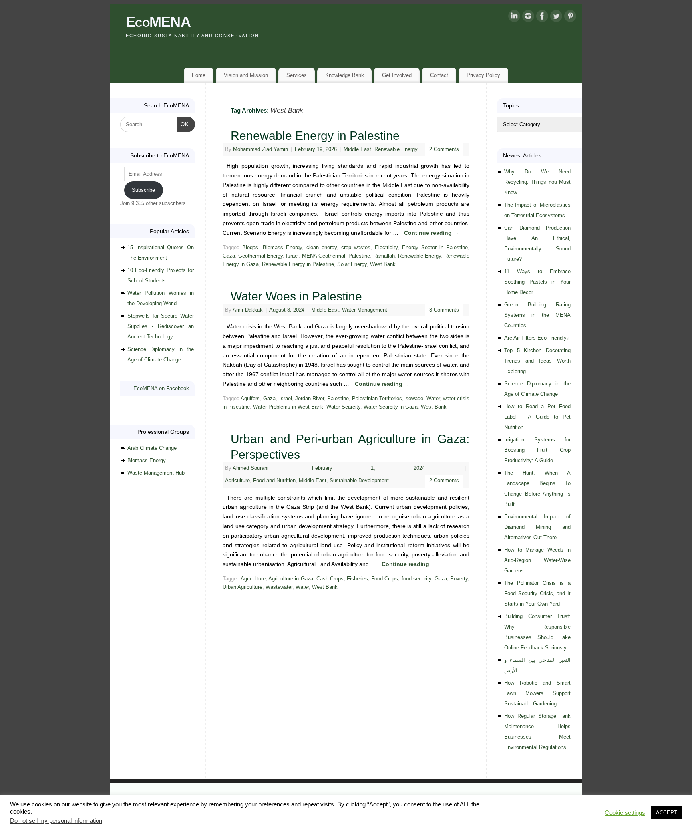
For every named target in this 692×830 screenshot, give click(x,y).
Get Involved (397, 75)
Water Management (364, 310)
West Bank (383, 264)
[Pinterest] (570, 17)
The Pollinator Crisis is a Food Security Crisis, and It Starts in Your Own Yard (537, 593)
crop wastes (355, 247)
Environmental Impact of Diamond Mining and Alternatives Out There (537, 527)
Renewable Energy (396, 149)
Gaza (229, 256)
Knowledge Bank (344, 75)
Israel (292, 256)
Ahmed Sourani (250, 468)
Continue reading (431, 233)
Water (433, 398)
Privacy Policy (483, 75)
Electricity (386, 247)
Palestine (359, 256)
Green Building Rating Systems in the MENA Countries (537, 315)
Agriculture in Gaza (290, 579)
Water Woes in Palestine (296, 296)
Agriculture (237, 480)
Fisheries (357, 579)
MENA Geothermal (323, 256)
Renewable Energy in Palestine (315, 135)
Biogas (250, 247)
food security (416, 579)
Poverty (459, 579)
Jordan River (309, 398)
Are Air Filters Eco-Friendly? (536, 338)
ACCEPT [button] (666, 813)
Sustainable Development (359, 480)
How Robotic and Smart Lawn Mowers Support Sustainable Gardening (537, 693)
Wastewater (279, 587)
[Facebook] (542, 17)
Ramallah (384, 256)
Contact (439, 75)
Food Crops (384, 579)
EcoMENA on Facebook (161, 388)
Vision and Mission (246, 75)
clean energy (321, 247)
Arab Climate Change (152, 448)
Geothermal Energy (260, 256)
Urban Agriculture (242, 587)
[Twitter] (556, 17)
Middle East (357, 149)
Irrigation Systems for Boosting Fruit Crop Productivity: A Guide (537, 450)
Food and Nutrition (274, 480)
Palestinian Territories (377, 398)
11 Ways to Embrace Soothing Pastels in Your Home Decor (537, 281)
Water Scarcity (343, 407)
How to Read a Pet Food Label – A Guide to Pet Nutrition (537, 416)
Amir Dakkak (248, 310)
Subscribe (143, 190)
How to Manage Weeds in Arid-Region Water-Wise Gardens (537, 560)
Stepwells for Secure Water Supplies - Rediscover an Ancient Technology (160, 326)
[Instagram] (528, 17)
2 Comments (444, 149)
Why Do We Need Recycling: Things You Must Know (537, 182)
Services (296, 75)
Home (198, 75)
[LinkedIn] (514, 17)
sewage (414, 398)
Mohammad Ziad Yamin (260, 149)
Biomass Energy (282, 247)
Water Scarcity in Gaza (391, 407)
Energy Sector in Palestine (435, 247)
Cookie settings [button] (625, 813)
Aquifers (250, 398)
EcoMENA (158, 22)
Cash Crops (330, 579)
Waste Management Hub (156, 473)
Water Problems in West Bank (288, 407)
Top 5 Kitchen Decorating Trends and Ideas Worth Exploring (537, 360)
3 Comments (444, 310)
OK (183, 124)
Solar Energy (352, 264)
